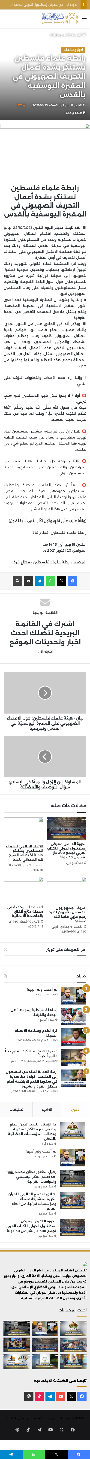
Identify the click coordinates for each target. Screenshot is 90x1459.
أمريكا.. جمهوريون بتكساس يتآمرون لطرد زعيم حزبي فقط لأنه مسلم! (67, 914)
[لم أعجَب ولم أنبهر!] (73, 996)
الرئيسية (77, 35)
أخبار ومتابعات (59, 35)
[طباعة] (17, 581)
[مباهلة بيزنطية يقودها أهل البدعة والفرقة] (73, 1016)
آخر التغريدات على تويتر (66, 949)
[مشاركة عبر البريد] (28, 581)
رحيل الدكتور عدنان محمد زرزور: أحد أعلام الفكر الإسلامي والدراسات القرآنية (31, 1177)
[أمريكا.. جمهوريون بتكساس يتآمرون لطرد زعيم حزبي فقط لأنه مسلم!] (66, 890)
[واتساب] (50, 581)
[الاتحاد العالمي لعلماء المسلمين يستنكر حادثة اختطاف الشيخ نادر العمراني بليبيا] (23, 829)
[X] (61, 581)
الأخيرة (75, 1109)
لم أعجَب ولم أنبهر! (42, 989)
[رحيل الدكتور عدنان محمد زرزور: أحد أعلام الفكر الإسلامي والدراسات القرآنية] (72, 1178)
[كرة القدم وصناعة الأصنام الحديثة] (73, 1037)
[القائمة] (84, 20)
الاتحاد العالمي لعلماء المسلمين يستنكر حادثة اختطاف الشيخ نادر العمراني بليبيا (24, 853)
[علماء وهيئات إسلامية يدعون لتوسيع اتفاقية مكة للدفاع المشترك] (73, 1361)
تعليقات (16, 1109)
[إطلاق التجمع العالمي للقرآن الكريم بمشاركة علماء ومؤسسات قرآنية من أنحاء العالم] (72, 1200)
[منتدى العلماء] (60, 19)
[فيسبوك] (72, 581)
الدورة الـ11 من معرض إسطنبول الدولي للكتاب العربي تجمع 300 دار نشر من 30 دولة (66, 850)
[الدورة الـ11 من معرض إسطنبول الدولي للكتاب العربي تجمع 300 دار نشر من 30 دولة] (66, 828)
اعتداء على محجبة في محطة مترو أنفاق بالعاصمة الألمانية (25, 911)
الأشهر (47, 1109)
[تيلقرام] (39, 581)
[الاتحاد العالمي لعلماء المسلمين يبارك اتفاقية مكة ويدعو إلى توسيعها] (45, 1361)
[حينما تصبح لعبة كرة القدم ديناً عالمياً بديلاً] (73, 1057)
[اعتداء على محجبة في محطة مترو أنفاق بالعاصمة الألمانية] (23, 890)
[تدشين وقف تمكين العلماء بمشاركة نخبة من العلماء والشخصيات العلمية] (16, 1345)
